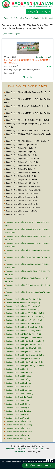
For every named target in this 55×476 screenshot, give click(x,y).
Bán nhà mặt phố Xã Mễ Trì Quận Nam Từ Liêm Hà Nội (27, 120)
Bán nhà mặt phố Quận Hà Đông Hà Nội (20, 152)
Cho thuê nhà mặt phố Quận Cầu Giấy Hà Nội (23, 331)
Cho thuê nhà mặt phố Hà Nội (16, 369)
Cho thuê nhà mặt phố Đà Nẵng (17, 380)
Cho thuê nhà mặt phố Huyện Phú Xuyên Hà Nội (24, 362)
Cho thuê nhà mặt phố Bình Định (18, 400)
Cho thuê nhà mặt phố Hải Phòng (18, 383)
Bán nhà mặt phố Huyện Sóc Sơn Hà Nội (21, 211)
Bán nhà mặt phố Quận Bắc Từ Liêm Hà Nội (22, 187)
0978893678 (20, 451)
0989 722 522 (37, 449)
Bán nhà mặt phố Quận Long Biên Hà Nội (21, 145)
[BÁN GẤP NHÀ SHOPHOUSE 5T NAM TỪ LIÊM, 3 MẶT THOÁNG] (28, 48)
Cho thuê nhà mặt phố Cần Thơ (17, 387)
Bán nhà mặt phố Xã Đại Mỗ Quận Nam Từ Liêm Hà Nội (27, 131)
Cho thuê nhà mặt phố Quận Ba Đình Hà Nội (22, 324)
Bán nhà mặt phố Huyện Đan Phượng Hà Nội (23, 190)
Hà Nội (44, 18)
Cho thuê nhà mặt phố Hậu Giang (18, 421)
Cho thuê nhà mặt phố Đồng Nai (17, 407)
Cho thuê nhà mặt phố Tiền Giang (18, 425)
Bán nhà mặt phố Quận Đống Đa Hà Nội (20, 148)
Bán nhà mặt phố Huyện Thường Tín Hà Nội (22, 207)
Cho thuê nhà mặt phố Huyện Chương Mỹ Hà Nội (24, 355)
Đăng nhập (33, 11)
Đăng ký (46, 11)
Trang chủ (8, 18)
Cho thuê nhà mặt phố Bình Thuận (18, 432)
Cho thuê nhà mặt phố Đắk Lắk (17, 435)
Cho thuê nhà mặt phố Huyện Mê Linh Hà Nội (23, 352)
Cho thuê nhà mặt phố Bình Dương (19, 393)
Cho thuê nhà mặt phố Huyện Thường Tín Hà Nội (24, 366)
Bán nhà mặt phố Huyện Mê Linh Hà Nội (21, 180)
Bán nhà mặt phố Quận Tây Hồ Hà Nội (20, 169)
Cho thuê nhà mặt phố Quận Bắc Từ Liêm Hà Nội (24, 313)
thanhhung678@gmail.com (17, 449)
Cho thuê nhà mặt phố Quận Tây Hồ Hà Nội (22, 310)
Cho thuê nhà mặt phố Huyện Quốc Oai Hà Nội (23, 338)
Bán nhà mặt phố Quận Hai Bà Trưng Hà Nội (22, 166)
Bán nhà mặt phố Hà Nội (15, 214)
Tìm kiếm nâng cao (11, 34)
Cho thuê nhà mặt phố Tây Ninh (17, 439)
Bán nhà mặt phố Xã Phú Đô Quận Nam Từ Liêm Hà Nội (27, 141)
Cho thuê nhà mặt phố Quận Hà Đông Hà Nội (22, 303)
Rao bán (19, 18)
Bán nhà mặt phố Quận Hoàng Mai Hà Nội (21, 162)
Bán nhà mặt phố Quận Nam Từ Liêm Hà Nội (22, 173)
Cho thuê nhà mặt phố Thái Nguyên (19, 397)
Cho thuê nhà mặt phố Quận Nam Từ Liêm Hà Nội (24, 317)
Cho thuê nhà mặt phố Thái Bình (18, 411)
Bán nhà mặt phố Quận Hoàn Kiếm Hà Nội (21, 183)
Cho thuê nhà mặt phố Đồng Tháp (18, 390)
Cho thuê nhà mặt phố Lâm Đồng (18, 376)
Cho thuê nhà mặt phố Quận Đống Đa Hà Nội (22, 306)
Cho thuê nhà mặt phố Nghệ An (17, 404)
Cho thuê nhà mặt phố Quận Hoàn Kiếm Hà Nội (23, 320)
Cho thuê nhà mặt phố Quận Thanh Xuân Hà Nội (24, 327)
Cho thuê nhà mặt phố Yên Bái (17, 418)
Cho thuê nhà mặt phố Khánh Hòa (18, 373)
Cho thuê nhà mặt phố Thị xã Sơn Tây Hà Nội (23, 334)
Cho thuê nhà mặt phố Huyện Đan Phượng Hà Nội (24, 341)
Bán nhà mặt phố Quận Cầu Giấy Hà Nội (21, 155)
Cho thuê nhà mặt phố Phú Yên (17, 414)
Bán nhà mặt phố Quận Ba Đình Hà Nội (20, 176)
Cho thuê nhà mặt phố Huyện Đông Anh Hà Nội (23, 348)
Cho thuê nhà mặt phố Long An (17, 428)
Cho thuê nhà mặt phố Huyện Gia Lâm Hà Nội (23, 299)
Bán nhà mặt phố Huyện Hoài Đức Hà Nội (21, 193)
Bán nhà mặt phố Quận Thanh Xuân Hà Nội (22, 159)
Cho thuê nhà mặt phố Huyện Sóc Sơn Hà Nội (23, 359)
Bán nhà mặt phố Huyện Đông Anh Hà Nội (21, 204)
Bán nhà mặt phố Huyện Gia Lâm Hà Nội (21, 200)
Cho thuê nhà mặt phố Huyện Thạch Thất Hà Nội (24, 345)
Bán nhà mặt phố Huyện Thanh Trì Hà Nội (21, 197)
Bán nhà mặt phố (32, 18)
